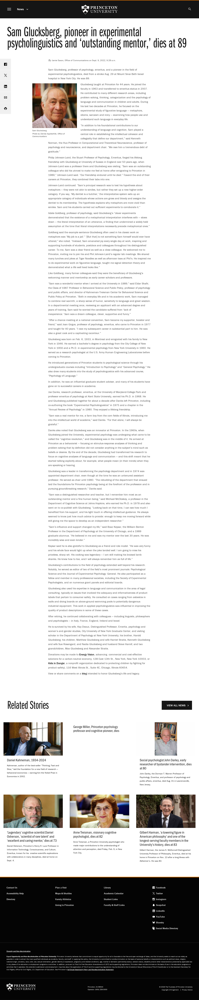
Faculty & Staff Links (114, 905)
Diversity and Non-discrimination (19, 951)
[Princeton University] (21, 988)
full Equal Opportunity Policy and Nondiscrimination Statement (90, 969)
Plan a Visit (61, 887)
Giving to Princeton (64, 905)
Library (107, 887)
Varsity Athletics (63, 899)
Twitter (159, 893)
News (20, 9)
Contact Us (12, 887)
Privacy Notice (187, 990)
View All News (176, 705)
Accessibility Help (15, 893)
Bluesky (160, 922)
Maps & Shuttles (63, 893)
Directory (11, 899)
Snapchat (161, 905)
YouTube (160, 916)
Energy (86, 654)
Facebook (161, 887)
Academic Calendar (113, 893)
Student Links (111, 899)
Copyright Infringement (170, 990)
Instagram (161, 899)
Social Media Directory (167, 928)
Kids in (56, 663)
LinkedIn (160, 910)
